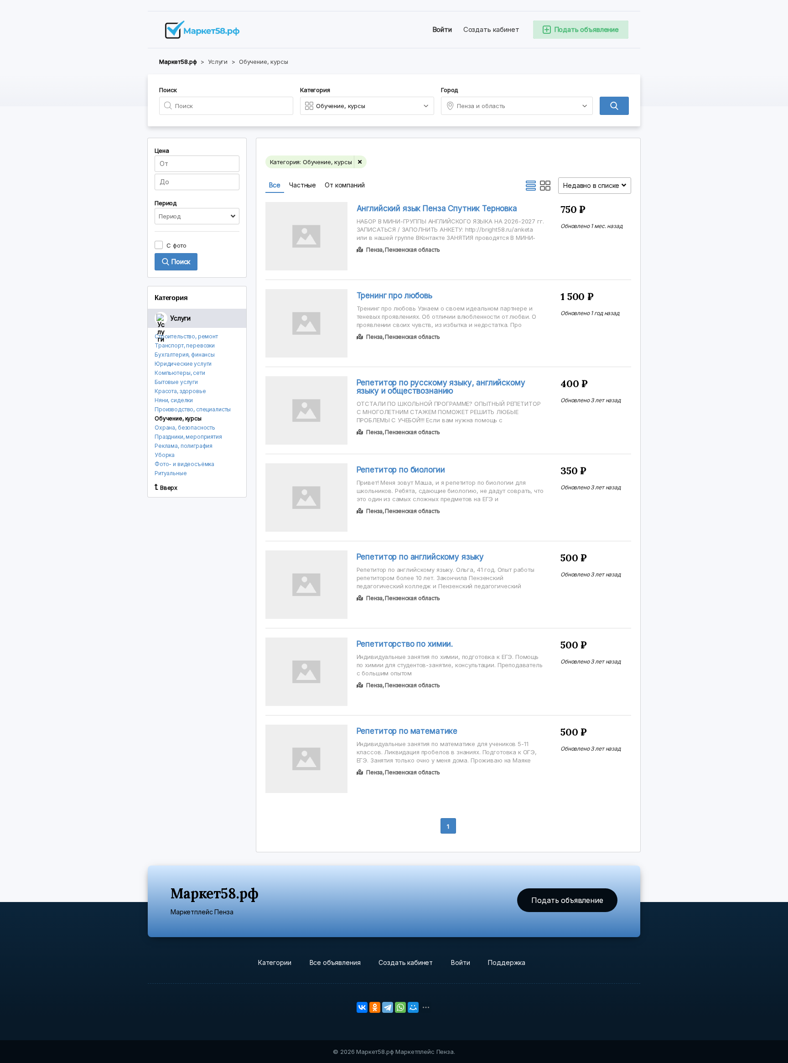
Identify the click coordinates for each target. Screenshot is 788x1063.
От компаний (344, 185)
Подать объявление (567, 900)
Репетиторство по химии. (405, 644)
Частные (302, 185)
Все (275, 185)
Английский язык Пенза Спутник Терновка (437, 208)
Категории (274, 962)
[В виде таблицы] (545, 185)
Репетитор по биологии (401, 470)
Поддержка (506, 962)
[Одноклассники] (374, 1007)
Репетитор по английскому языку (420, 557)
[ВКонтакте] (362, 1007)
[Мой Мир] (413, 1007)
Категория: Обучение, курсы (311, 162)
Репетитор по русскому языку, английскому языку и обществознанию (441, 387)
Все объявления (335, 962)
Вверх (168, 487)
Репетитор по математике (407, 731)
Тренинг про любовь (394, 295)
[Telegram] (387, 1007)
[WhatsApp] (400, 1007)
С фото (176, 245)
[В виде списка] (531, 185)
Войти (442, 29)
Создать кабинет (491, 29)
